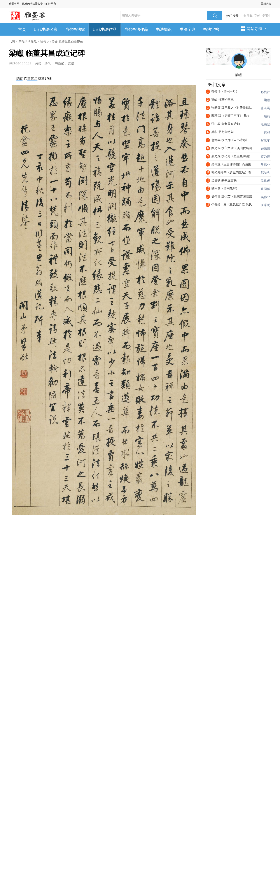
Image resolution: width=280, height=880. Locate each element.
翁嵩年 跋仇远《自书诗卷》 (230, 140)
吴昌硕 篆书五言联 (224, 180)
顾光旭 (265, 148)
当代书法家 (75, 29)
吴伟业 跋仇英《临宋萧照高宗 (231, 196)
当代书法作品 (136, 29)
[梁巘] (239, 60)
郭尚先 (265, 172)
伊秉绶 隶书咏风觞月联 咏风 (231, 204)
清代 (43, 41)
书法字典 (187, 29)
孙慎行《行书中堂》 (225, 91)
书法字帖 (211, 29)
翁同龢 (265, 189)
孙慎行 (265, 92)
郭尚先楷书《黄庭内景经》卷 (231, 172)
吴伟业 (265, 164)
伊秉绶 (265, 205)
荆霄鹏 (247, 15)
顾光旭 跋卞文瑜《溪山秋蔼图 (231, 148)
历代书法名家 (46, 29)
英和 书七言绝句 (222, 132)
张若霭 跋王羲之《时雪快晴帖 (231, 107)
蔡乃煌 (265, 156)
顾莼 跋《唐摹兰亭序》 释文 (230, 115)
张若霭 (265, 108)
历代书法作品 (105, 29)
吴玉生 (266, 15)
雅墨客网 (14, 3)
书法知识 (164, 29)
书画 (12, 41)
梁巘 (71, 63)
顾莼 (267, 116)
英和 (267, 132)
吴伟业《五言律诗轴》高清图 (231, 164)
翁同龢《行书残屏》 (225, 188)
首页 (22, 29)
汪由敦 (265, 124)
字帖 (257, 15)
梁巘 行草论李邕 (222, 99)
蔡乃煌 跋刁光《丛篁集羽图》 (231, 156)
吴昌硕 (265, 181)
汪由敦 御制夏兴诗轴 (225, 124)
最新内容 (266, 3)
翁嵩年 (265, 140)
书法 (32, 3)
